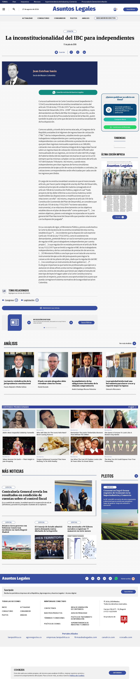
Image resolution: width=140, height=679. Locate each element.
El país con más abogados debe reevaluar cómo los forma (52, 382)
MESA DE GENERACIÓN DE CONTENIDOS (79, 608)
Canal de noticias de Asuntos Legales (70, 92)
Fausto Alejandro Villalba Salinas (15, 387)
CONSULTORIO (43, 18)
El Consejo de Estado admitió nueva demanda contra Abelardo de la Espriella (48, 529)
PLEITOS (73, 18)
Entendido (117, 673)
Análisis (11, 343)
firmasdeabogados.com (85, 637)
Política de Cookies (77, 676)
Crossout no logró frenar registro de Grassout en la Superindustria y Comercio (117, 493)
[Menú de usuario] (115, 9)
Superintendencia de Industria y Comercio (61, 2)
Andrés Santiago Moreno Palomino (84, 389)
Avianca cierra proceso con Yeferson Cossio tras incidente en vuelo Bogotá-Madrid (15, 529)
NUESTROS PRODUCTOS (53, 613)
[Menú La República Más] (3, 9)
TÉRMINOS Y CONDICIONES (54, 618)
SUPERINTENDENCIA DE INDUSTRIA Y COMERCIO (80, 624)
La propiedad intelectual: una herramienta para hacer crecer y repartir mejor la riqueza (120, 383)
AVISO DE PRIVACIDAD (79, 613)
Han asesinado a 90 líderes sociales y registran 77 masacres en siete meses (80, 529)
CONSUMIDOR (59, 18)
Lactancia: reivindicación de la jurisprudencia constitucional (17, 382)
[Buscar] (14, 9)
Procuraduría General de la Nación (94, 2)
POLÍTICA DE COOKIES (52, 624)
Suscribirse (131, 9)
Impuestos (25, 2)
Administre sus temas (51, 308)
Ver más (118, 217)
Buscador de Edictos (106, 18)
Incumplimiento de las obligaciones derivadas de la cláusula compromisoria (85, 383)
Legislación (29, 300)
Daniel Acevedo (43, 387)
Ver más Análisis (125, 343)
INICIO (4, 607)
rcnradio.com (126, 637)
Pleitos (107, 476)
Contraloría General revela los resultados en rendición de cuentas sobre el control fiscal (24, 495)
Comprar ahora (120, 119)
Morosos (37, 2)
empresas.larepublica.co (58, 637)
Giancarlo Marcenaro (113, 389)
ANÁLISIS (85, 18)
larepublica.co (14, 637)
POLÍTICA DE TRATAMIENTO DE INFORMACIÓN (81, 618)
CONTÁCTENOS (50, 608)
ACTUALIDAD (27, 18)
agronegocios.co (34, 637)
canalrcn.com (108, 637)
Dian (14, 2)
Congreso (9, 300)
